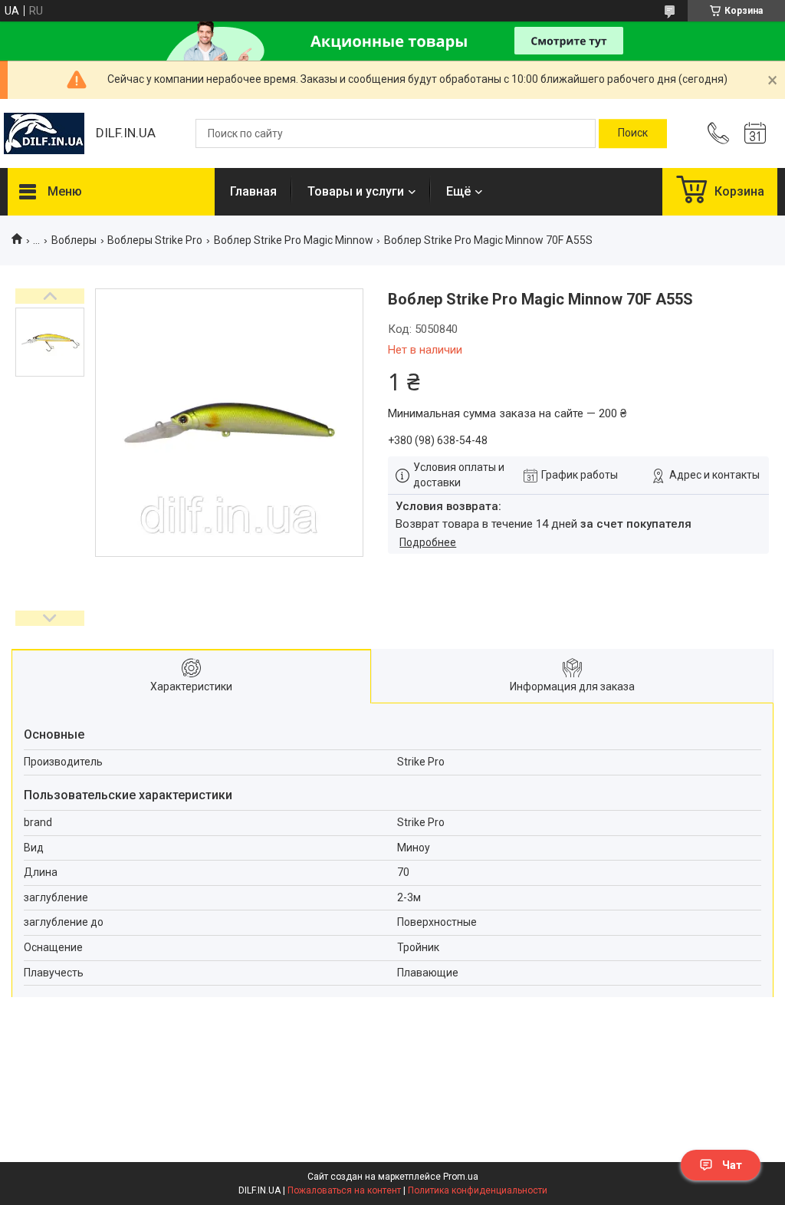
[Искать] (633, 133)
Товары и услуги (355, 191)
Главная (253, 191)
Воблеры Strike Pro (154, 240)
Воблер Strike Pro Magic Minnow (293, 240)
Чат (732, 1165)
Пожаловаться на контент (344, 1190)
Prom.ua (460, 1176)
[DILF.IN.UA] (44, 133)
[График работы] (755, 133)
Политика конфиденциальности (477, 1190)
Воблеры (74, 240)
